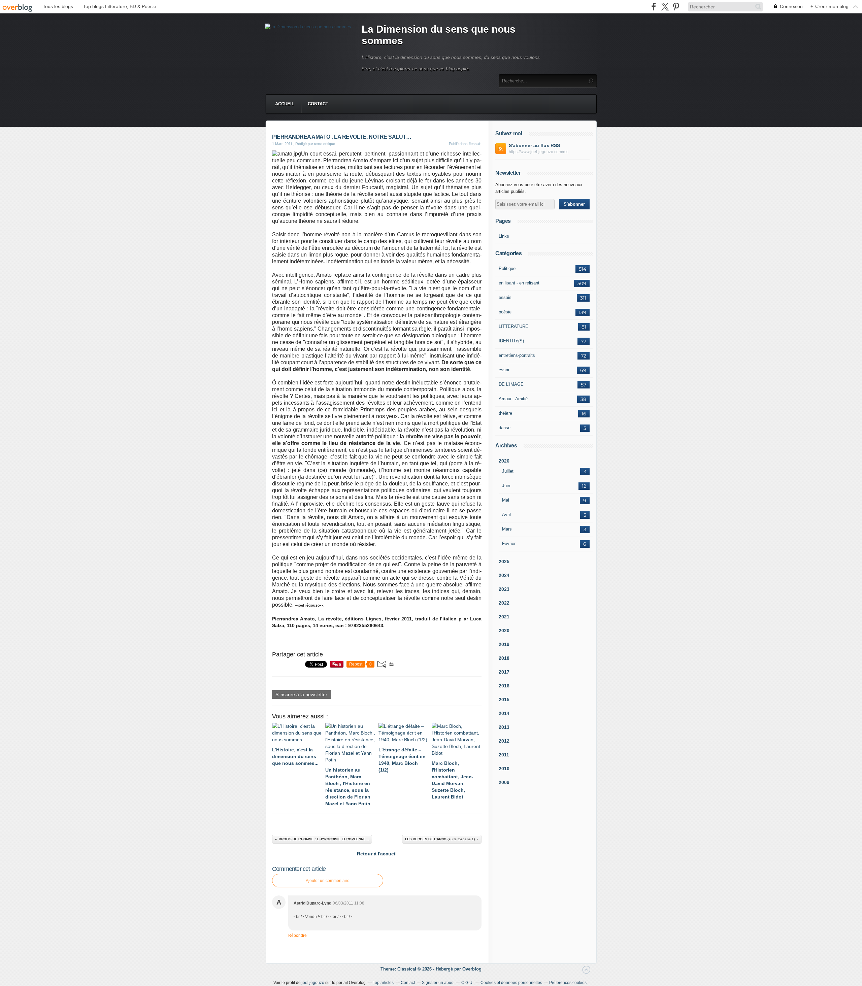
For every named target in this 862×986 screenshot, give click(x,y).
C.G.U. (467, 982)
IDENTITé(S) (511, 340)
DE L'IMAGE (511, 384)
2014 (504, 713)
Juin (506, 485)
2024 (504, 575)
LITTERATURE (513, 326)
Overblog (472, 969)
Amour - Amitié (513, 398)
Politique (507, 268)
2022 (504, 603)
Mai (505, 500)
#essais (475, 144)
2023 (504, 589)
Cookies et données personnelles (511, 982)
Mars (507, 529)
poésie (505, 311)
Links (504, 236)
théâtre (505, 413)
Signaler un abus (438, 982)
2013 (504, 727)
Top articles (383, 982)
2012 (504, 741)
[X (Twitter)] (665, 6)
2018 (504, 658)
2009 (504, 782)
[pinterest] (676, 6)
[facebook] (654, 6)
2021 (504, 616)
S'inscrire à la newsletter (301, 694)
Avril (506, 514)
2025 (504, 561)
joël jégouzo (313, 982)
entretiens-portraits (517, 355)
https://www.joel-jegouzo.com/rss (538, 151)
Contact (318, 103)
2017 (504, 672)
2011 (504, 754)
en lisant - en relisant (519, 282)
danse (504, 427)
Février (509, 543)
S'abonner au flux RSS (534, 145)
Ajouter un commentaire (328, 880)
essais (505, 297)
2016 (504, 685)
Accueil (284, 103)
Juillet (507, 471)
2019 (504, 644)
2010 (504, 768)
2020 (504, 630)
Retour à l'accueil (377, 853)
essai (504, 369)
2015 (504, 699)
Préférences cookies (568, 982)
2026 (504, 461)
